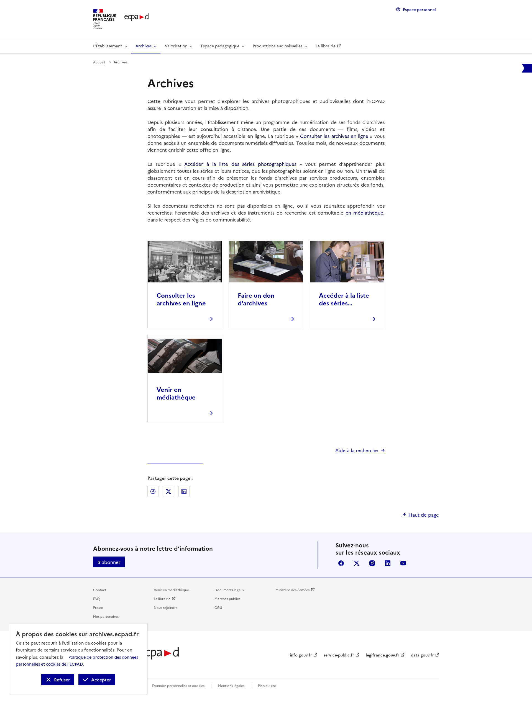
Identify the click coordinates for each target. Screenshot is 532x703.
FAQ (96, 598)
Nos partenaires (106, 616)
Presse (98, 607)
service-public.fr (339, 655)
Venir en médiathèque (171, 589)
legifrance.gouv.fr (382, 655)
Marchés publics (227, 598)
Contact (99, 589)
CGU (218, 607)
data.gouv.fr (422, 655)
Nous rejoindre (166, 607)
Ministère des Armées (292, 589)
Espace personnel (419, 9)
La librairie (162, 598)
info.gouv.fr (301, 655)
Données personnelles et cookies (178, 685)
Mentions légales (231, 685)
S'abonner (109, 562)
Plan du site (267, 685)
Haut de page (423, 514)
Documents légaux (229, 589)
